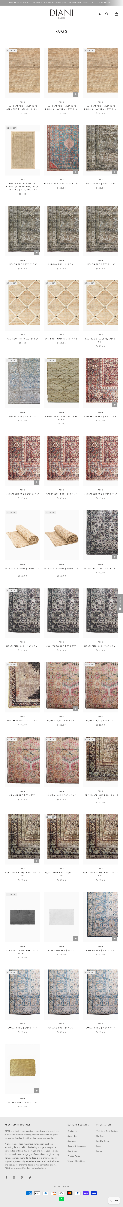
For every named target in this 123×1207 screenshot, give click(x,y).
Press (98, 1145)
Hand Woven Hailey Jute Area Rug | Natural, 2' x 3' (22, 107)
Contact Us (72, 1131)
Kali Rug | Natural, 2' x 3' (22, 339)
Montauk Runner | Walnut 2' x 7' (61, 570)
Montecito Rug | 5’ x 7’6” (61, 646)
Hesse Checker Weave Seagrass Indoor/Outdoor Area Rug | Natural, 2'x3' (22, 186)
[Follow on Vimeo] (29, 1177)
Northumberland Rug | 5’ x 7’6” (61, 874)
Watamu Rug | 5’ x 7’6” (61, 1028)
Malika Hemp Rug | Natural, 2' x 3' (61, 418)
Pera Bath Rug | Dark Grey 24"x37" (22, 952)
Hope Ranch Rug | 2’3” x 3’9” (61, 183)
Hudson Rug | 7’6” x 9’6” (100, 264)
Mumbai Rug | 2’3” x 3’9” (61, 720)
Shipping (72, 1140)
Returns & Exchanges (77, 1145)
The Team (100, 1136)
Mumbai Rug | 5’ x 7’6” (22, 795)
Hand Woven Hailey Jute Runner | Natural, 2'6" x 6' (61, 107)
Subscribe (72, 1136)
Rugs (22, 102)
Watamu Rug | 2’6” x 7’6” (22, 1028)
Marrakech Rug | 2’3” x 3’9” (100, 416)
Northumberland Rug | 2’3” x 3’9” (100, 797)
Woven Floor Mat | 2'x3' (22, 1102)
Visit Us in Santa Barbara (107, 1131)
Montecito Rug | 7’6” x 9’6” (100, 646)
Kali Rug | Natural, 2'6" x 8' (61, 339)
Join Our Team (102, 1140)
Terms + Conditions (76, 1160)
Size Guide (72, 1150)
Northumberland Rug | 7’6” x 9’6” (100, 874)
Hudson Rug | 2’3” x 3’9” (100, 183)
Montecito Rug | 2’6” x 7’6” (22, 646)
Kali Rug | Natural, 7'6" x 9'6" (100, 340)
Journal (99, 1150)
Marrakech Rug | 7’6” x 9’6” (100, 494)
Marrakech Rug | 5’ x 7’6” (61, 494)
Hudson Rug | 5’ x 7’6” (61, 264)
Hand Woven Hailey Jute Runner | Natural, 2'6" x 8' (100, 107)
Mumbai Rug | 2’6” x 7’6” (100, 720)
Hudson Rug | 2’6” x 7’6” (22, 264)
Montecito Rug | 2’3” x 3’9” (100, 568)
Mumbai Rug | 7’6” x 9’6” (61, 795)
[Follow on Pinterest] (21, 1177)
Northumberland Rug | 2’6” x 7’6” (22, 874)
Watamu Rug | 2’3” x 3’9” (100, 950)
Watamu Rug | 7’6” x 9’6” (100, 1028)
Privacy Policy (74, 1155)
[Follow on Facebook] (6, 1177)
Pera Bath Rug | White (61, 950)
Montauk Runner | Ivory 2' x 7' (22, 570)
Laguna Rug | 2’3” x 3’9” (22, 416)
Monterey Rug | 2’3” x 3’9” (22, 720)
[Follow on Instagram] (14, 1177)
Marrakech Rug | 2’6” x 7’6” (22, 494)
